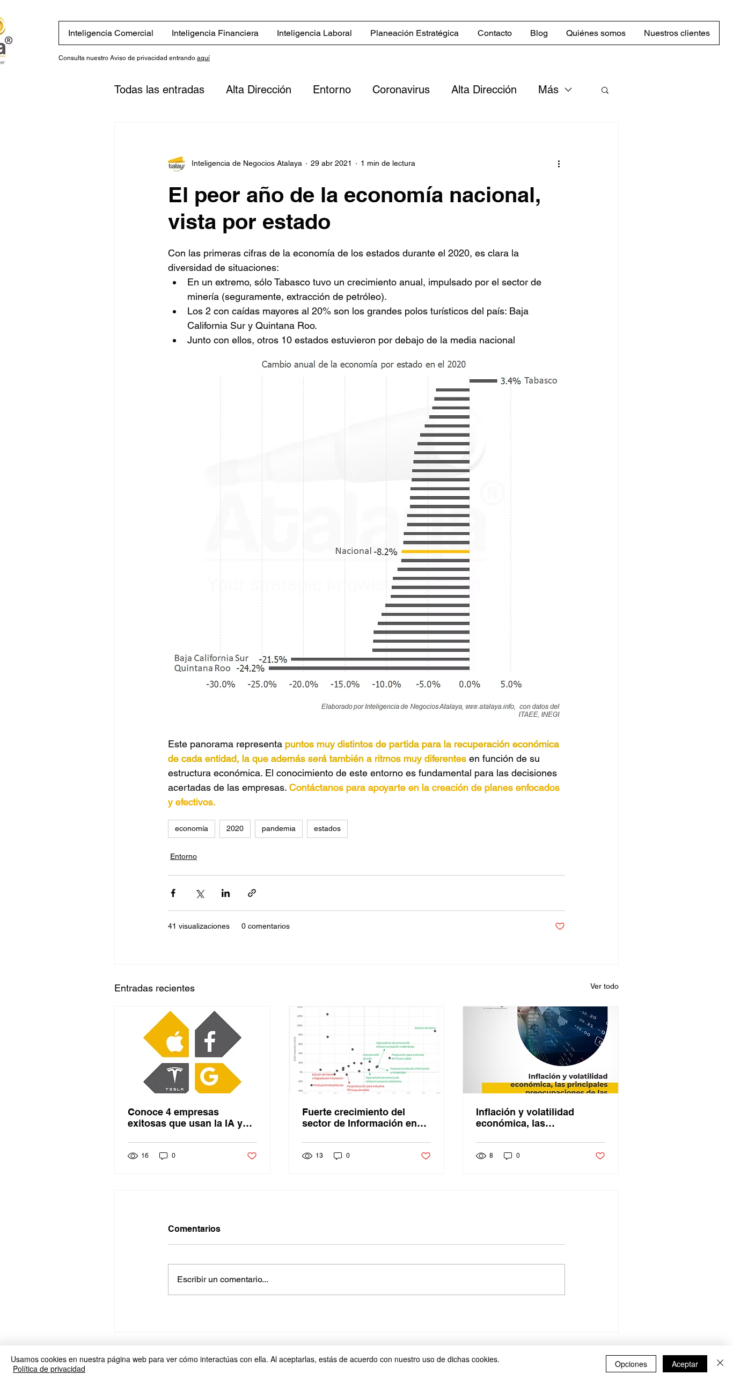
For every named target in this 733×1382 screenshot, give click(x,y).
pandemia (279, 828)
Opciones (631, 1363)
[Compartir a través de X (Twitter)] (199, 893)
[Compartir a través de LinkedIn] (226, 893)
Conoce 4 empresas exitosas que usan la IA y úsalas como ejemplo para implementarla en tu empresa (188, 1117)
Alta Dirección (258, 89)
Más (548, 89)
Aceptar (685, 1363)
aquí (203, 58)
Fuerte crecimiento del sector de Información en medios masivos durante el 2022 (364, 1117)
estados (327, 828)
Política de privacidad (49, 1368)
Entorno (332, 89)
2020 (235, 828)
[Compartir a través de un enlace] (252, 893)
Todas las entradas (159, 89)
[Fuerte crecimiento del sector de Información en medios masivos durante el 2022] (366, 1049)
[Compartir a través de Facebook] (173, 893)
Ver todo (604, 986)
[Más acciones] (558, 163)
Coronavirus (401, 89)
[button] (605, 89)
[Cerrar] (720, 1363)
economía (191, 828)
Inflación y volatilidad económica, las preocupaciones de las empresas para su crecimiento (528, 1117)
